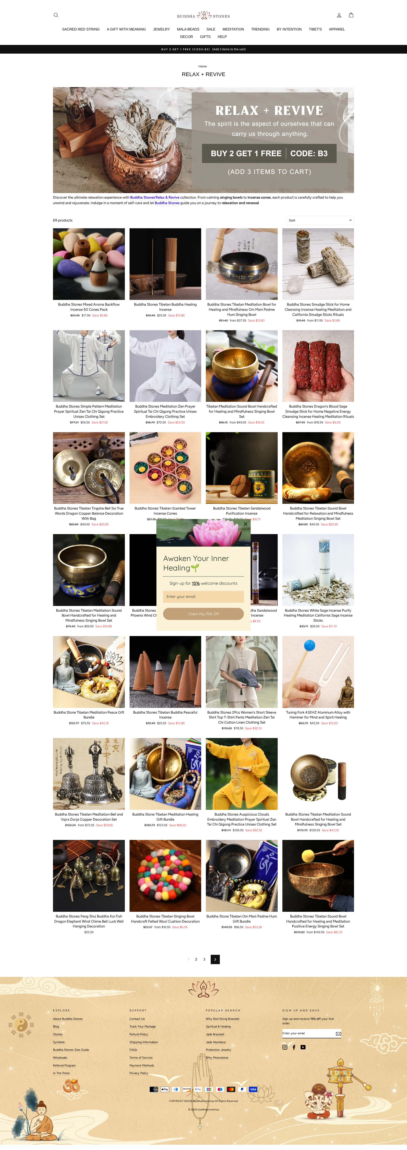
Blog (56, 1026)
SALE (210, 29)
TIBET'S (315, 29)
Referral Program (64, 1065)
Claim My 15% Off (203, 613)
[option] (203, 49)
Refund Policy (139, 1034)
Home (202, 66)
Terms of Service (141, 1058)
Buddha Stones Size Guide (71, 1050)
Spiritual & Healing (218, 1026)
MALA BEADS (188, 29)
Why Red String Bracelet (222, 1019)
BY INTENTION (289, 29)
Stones (58, 1034)
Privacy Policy (139, 1073)
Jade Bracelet (215, 1034)
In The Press (61, 1073)
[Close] (246, 524)
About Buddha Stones (68, 1019)
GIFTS (205, 37)
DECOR (186, 37)
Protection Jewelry (218, 1050)
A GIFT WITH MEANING (126, 29)
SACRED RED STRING (81, 29)
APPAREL (337, 29)
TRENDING (260, 29)
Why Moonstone (217, 1058)
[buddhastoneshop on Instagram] (284, 1047)
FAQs (133, 1050)
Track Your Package (143, 1026)
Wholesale (60, 1058)
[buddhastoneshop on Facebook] (294, 1047)
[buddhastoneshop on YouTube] (303, 1047)
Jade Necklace (216, 1042)
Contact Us (137, 1019)
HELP (222, 37)
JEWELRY (161, 29)
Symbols (59, 1042)
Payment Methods (142, 1065)
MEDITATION (233, 29)
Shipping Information (144, 1042)
